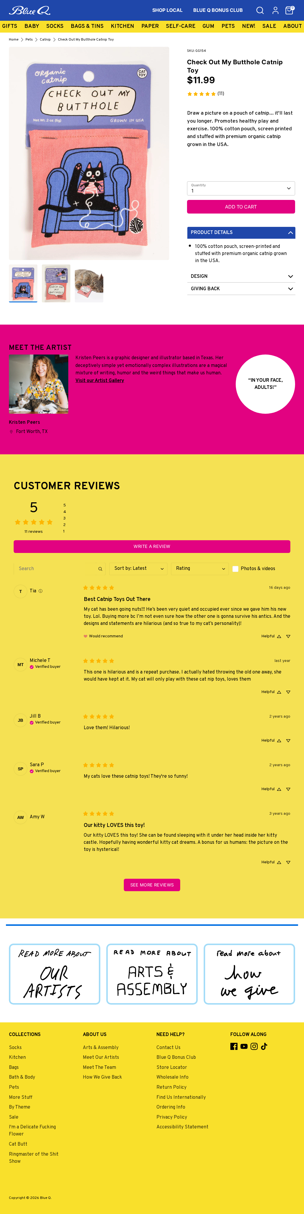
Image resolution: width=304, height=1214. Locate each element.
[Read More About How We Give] (249, 974)
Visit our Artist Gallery (99, 381)
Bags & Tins (87, 26)
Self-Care (180, 26)
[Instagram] (254, 1046)
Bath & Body (22, 1077)
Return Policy (171, 1087)
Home (13, 39)
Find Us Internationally (181, 1098)
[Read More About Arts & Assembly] (152, 974)
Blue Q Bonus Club (176, 1058)
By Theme (19, 1107)
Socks (55, 26)
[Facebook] (234, 1046)
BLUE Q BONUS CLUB (218, 10)
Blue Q (45, 1198)
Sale (269, 26)
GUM (208, 26)
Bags (14, 1068)
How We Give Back (102, 1077)
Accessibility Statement (182, 1127)
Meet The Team (99, 1068)
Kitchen (122, 26)
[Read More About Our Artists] (54, 974)
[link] (205, 93)
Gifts (9, 26)
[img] (40, 591)
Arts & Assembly (100, 1048)
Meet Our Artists (101, 1058)
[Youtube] (244, 1046)
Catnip (45, 39)
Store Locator (171, 1068)
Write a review (152, 546)
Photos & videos (258, 569)
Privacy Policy (171, 1117)
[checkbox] (261, 568)
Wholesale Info (172, 1077)
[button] (289, 10)
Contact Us (168, 1048)
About (292, 26)
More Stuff (20, 1098)
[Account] (275, 10)
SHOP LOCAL (167, 10)
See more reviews (152, 884)
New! (248, 26)
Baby (31, 26)
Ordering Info (170, 1107)
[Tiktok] (264, 1046)
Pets (228, 26)
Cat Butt (18, 1144)
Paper (150, 26)
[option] (89, 155)
